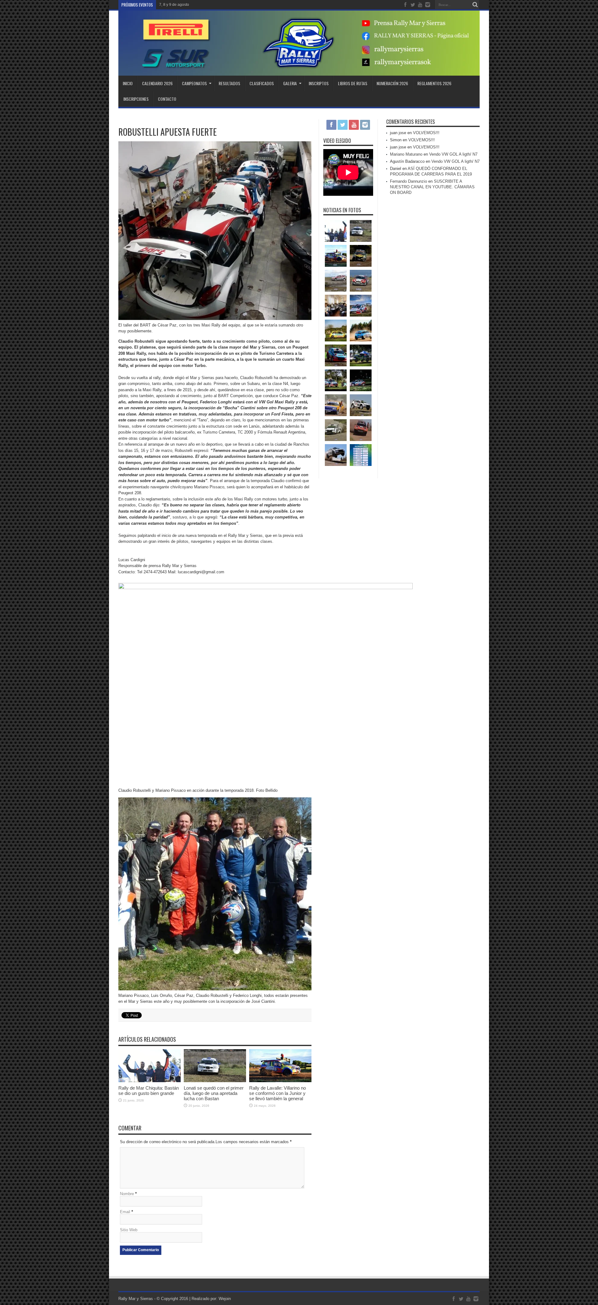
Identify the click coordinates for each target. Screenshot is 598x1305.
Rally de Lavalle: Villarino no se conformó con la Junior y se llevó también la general (277, 1093)
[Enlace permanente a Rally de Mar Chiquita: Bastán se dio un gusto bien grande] (149, 1080)
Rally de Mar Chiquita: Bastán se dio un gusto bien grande (148, 1090)
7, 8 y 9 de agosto (174, 4)
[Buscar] (475, 4)
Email (125, 1211)
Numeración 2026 (392, 83)
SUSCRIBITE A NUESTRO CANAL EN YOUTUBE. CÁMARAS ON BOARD (432, 187)
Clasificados (261, 83)
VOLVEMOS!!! (426, 132)
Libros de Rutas (352, 83)
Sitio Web (128, 1230)
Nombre (127, 1193)
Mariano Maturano (406, 154)
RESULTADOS (229, 83)
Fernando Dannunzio (408, 181)
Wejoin (225, 1298)
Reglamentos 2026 (434, 83)
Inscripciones (136, 99)
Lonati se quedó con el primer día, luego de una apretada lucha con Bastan (214, 1093)
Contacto (167, 99)
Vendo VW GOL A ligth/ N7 (453, 154)
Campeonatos (194, 83)
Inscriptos (319, 83)
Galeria (290, 83)
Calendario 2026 (157, 83)
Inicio (128, 83)
